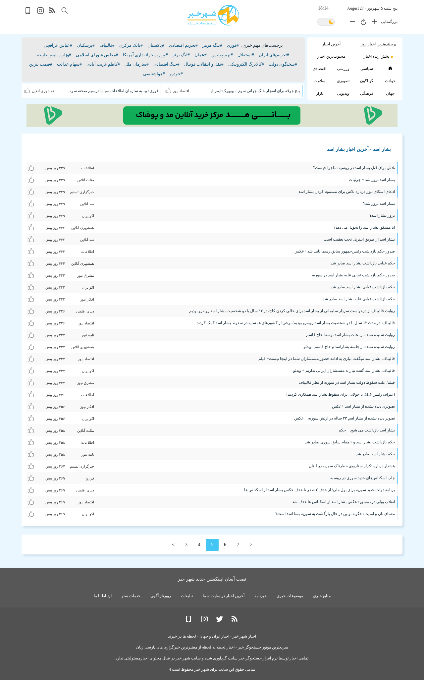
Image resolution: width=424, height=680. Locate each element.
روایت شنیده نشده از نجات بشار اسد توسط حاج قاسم (350, 334)
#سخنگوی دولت (283, 64)
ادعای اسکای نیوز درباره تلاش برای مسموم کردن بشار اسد (346, 191)
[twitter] (219, 620)
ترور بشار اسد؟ (382, 215)
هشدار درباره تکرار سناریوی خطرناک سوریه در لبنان (352, 466)
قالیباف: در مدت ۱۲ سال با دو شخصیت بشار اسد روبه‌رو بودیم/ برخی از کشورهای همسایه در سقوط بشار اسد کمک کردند (296, 322)
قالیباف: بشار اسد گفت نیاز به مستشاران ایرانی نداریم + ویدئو (344, 370)
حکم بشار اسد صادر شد (375, 454)
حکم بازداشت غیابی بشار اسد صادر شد (363, 287)
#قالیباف (107, 45)
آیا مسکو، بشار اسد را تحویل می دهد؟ (364, 227)
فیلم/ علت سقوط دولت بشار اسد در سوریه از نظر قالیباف (347, 382)
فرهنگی (366, 93)
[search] (64, 10)
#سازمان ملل (137, 64)
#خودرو (176, 73)
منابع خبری (322, 596)
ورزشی (343, 68)
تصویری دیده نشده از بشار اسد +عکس (363, 406)
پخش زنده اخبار (376, 56)
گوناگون (366, 81)
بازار (319, 93)
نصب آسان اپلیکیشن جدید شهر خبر (212, 579)
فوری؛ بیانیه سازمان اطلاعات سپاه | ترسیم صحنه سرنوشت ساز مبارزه (112, 90)
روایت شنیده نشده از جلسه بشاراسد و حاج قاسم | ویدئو (349, 346)
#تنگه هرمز (212, 45)
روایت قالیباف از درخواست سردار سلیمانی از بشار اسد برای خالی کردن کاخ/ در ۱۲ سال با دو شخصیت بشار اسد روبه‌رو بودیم (292, 311)
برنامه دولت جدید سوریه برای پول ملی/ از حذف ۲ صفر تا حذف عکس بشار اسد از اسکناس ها (319, 489)
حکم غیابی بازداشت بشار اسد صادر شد (363, 263)
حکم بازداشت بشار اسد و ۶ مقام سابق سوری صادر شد (350, 442)
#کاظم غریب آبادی (103, 64)
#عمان (200, 54)
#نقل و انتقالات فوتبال (204, 64)
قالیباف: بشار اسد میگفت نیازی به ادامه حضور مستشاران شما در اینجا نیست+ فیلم (326, 358)
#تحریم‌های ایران (274, 54)
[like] (169, 89)
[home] (390, 68)
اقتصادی (319, 68)
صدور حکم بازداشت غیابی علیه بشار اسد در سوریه (353, 275)
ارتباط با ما (103, 596)
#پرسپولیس (222, 54)
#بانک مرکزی (131, 45)
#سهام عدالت (69, 64)
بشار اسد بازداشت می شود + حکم (367, 430)
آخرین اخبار (331, 44)
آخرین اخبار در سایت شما (223, 596)
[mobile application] (28, 12)
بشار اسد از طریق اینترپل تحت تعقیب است (359, 239)
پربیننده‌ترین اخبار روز (378, 44)
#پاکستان (155, 45)
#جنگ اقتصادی (166, 64)
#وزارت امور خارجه (54, 54)
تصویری (343, 81)
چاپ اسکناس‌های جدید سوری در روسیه (362, 478)
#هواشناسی (154, 73)
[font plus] (372, 23)
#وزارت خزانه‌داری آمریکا (145, 54)
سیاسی (366, 68)
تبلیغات (187, 596)
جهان (390, 93)
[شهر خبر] (213, 15)
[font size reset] (361, 23)
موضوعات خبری (290, 596)
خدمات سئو (131, 596)
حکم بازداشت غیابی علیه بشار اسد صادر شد (359, 299)
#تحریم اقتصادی (183, 45)
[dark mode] (326, 22)
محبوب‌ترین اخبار (331, 56)
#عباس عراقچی (58, 45)
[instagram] (40, 12)
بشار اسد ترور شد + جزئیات (372, 179)
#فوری (233, 45)
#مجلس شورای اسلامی (97, 54)
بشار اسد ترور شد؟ (379, 203)
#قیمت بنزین (40, 64)
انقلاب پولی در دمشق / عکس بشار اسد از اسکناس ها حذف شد (343, 501)
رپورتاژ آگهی (160, 596)
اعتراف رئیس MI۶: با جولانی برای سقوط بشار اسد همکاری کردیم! (340, 394)
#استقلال (246, 54)
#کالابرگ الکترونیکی (246, 64)
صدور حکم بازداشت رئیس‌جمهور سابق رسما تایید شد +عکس (344, 251)
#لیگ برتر (181, 54)
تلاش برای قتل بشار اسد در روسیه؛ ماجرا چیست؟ (354, 167)
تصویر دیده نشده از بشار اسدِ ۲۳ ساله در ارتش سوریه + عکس (344, 418)
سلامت (319, 81)
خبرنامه (260, 596)
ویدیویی (343, 93)
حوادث (390, 81)
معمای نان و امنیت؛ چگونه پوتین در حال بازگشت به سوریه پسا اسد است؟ (335, 513)
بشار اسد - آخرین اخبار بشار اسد (359, 149)
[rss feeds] (52, 12)
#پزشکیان (86, 45)
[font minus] (350, 23)
